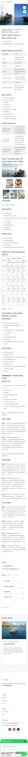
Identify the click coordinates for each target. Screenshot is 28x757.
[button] (25, 741)
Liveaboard (12, 32)
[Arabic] (2, 753)
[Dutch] (6, 753)
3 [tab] (15, 667)
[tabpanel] (14, 642)
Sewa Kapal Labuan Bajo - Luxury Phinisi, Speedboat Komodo (12, 30)
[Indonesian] (13, 753)
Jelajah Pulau (5, 32)
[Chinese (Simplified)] (4, 753)
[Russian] (19, 753)
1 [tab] (10, 667)
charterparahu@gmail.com (11, 569)
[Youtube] (14, 729)
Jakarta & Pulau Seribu (13, 642)
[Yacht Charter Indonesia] (8, 2)
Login (3, 607)
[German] (11, 753)
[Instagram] (18, 729)
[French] (9, 753)
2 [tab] (13, 667)
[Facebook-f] (9, 729)
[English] (8, 753)
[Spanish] (21, 753)
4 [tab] (17, 667)
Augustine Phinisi (8, 644)
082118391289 (8, 566)
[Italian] (15, 753)
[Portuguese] (17, 753)
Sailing (17, 32)
